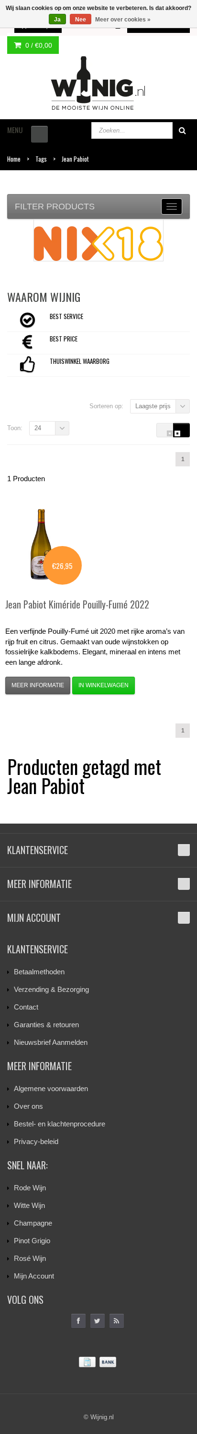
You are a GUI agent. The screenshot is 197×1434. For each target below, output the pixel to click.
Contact (26, 1007)
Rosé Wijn (30, 1258)
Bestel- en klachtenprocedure (59, 1124)
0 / (37, 45)
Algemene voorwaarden (51, 1088)
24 (37, 428)
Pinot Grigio (32, 1241)
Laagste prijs (153, 406)
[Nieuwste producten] (116, 1321)
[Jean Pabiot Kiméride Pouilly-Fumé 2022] (41, 544)
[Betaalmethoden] (98, 1362)
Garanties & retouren (46, 1025)
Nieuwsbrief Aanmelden (51, 1042)
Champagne (33, 1223)
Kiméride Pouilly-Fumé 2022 (77, 604)
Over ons (28, 1106)
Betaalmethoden (39, 972)
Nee (80, 19)
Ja (57, 19)
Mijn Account (34, 1276)
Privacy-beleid (36, 1141)
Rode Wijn (30, 1188)
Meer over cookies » (123, 19)
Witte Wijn (29, 1205)
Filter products (55, 206)
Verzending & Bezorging (51, 989)
